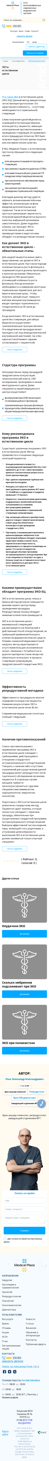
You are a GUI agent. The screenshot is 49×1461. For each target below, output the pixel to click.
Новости (30, 1319)
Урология (7, 1292)
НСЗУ (5, 1336)
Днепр (34, 42)
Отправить (24, 1230)
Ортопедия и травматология (10, 1286)
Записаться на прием (34, 53)
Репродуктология (11, 1296)
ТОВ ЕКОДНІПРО (25, 1422)
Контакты (31, 1339)
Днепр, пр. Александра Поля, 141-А (20, 1366)
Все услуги (13, 31)
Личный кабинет (18, 42)
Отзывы (27, 31)
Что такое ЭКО (10, 96)
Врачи (21, 31)
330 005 (13, 26)
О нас (5, 1341)
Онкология (8, 1300)
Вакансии (31, 1327)
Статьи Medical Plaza (18, 61)
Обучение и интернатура (33, 1334)
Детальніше (24, 933)
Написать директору (36, 46)
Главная (5, 61)
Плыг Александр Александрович (24, 1079)
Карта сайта (5, 1433)
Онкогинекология (11, 1305)
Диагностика (9, 1309)
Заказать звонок (24, 36)
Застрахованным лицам (11, 1347)
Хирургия (7, 1280)
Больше (34, 31)
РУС (28, 42)
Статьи (30, 1323)
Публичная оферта (36, 1344)
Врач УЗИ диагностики (24, 1097)
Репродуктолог (36, 1091)
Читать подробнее (14, 349)
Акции (5, 1332)
